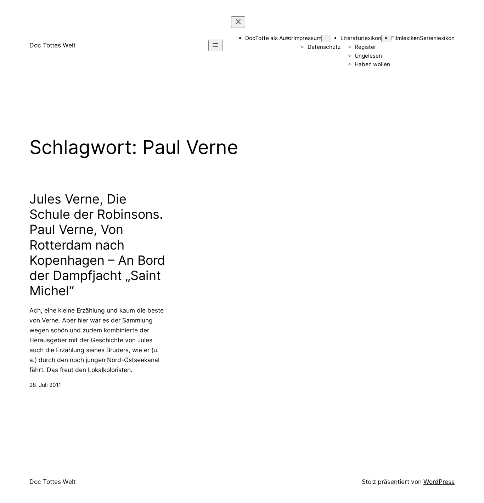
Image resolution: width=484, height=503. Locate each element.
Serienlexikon (437, 38)
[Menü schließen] (238, 22)
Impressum (307, 38)
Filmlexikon (405, 38)
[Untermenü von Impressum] (326, 38)
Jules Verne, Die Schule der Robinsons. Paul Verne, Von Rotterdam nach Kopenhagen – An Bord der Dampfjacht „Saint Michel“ (97, 245)
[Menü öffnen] (215, 45)
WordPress (439, 481)
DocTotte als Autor (269, 38)
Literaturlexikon (361, 38)
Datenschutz (324, 47)
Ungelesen (368, 55)
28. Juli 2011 (45, 385)
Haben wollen (372, 64)
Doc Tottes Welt (52, 45)
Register (365, 47)
